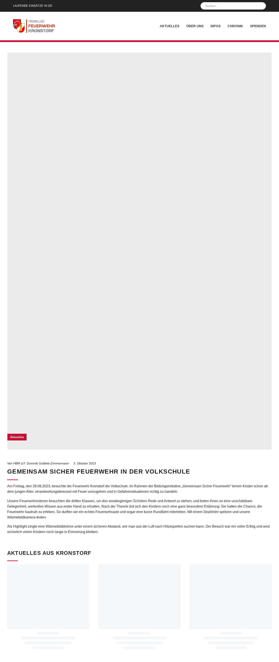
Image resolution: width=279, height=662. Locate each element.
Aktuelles (169, 26)
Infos (216, 26)
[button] (261, 6)
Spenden (258, 26)
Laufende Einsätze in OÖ (32, 5)
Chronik (235, 26)
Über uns (195, 26)
